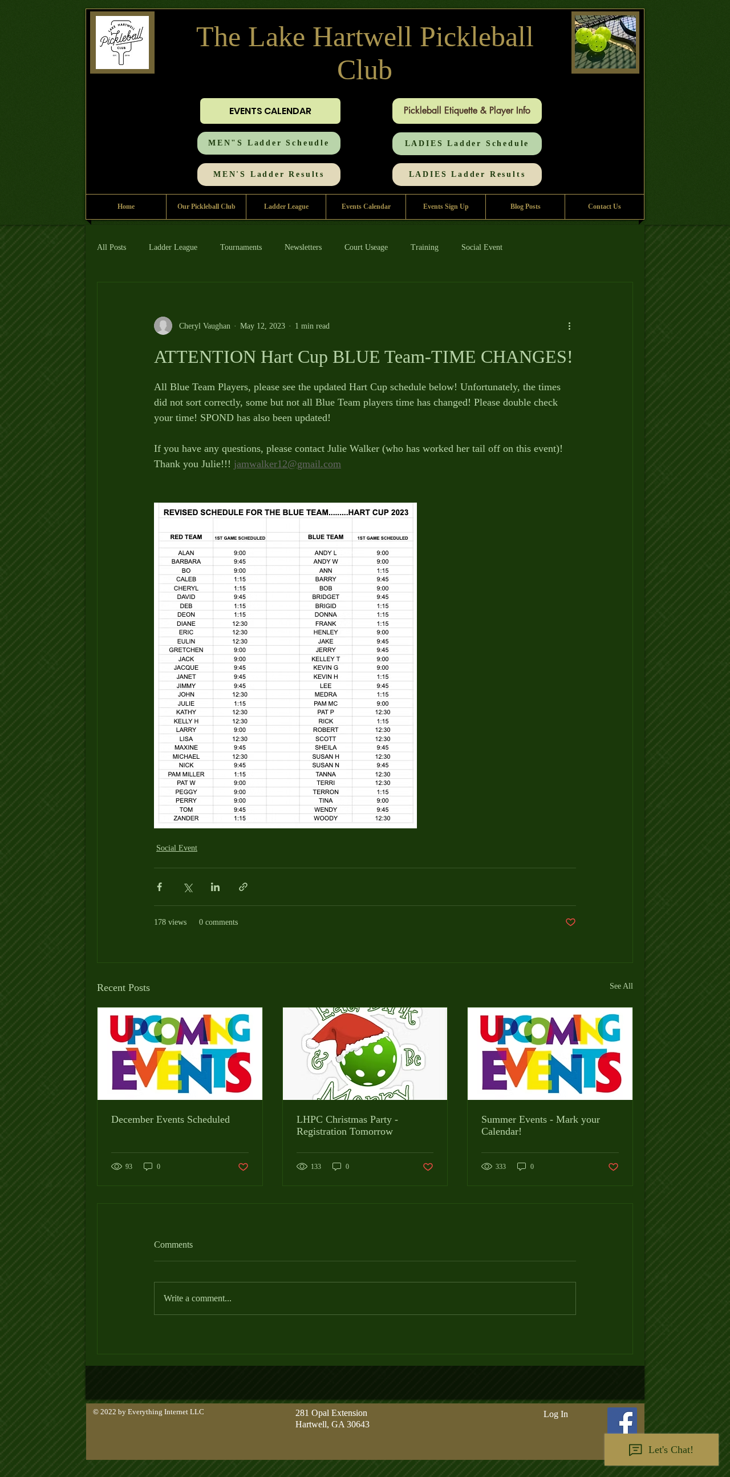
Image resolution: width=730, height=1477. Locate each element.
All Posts (111, 247)
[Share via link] (243, 886)
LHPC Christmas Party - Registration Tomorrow (347, 1125)
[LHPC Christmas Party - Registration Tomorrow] (365, 1053)
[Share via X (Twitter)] (187, 886)
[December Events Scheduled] (180, 1053)
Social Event (481, 247)
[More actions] (569, 326)
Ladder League (173, 247)
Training (425, 247)
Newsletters (303, 247)
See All (621, 986)
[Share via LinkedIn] (215, 886)
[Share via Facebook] (159, 886)
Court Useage (366, 247)
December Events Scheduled (170, 1119)
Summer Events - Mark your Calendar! (540, 1125)
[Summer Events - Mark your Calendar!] (550, 1053)
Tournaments (241, 247)
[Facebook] (622, 1422)
